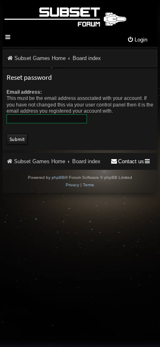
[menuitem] (137, 40)
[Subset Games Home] (65, 15)
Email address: (24, 92)
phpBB (58, 177)
